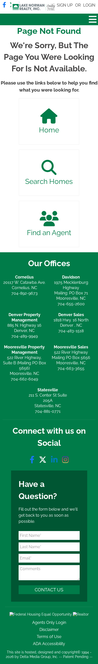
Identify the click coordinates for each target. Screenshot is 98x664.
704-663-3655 (71, 368)
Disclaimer (49, 629)
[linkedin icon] (55, 459)
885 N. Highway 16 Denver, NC (24, 322)
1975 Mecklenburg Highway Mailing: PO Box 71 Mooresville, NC (71, 288)
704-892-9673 (24, 293)
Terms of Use (49, 636)
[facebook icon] (33, 459)
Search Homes (49, 181)
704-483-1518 (71, 330)
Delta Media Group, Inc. (39, 657)
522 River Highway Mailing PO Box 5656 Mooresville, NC (71, 355)
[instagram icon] (65, 459)
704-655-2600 (71, 303)
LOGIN (89, 5)
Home (49, 130)
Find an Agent (49, 233)
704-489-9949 (24, 336)
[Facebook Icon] (4, 5)
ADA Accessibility (49, 643)
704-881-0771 (48, 411)
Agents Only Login (49, 622)
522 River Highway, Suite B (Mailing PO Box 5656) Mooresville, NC (24, 360)
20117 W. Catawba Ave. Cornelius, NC (24, 282)
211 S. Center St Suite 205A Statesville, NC (48, 398)
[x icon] (44, 459)
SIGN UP (65, 5)
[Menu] (93, 19)
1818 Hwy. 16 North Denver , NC (71, 320)
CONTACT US (49, 589)
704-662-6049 (24, 379)
